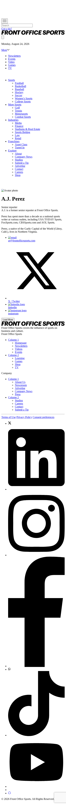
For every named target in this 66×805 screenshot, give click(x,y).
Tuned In (20, 147)
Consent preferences (43, 417)
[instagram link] (36, 524)
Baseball (19, 89)
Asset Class (21, 144)
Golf (17, 107)
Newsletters (14, 55)
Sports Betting (22, 132)
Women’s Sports (23, 98)
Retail (18, 138)
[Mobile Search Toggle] (2, 37)
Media (18, 123)
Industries (13, 119)
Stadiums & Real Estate (27, 129)
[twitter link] (36, 423)
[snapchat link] (36, 793)
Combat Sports (23, 116)
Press (17, 394)
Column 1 (13, 339)
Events (11, 58)
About (18, 153)
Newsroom (21, 385)
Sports (11, 80)
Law (17, 135)
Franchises (13, 141)
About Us (20, 382)
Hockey (19, 92)
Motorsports (21, 113)
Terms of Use (8, 417)
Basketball (20, 86)
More (4, 50)
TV (10, 68)
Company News (23, 156)
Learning (20, 358)
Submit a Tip (22, 162)
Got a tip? (6, 28)
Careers (19, 172)
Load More (8, 319)
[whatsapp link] (36, 669)
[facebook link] (36, 612)
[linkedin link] (36, 458)
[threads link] (36, 789)
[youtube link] (36, 762)
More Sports (14, 104)
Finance (19, 126)
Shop (17, 175)
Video (11, 62)
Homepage (21, 342)
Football (19, 83)
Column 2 (13, 355)
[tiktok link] (36, 704)
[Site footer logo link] (33, 324)
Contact (19, 169)
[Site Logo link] (33, 33)
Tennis (18, 110)
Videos (18, 349)
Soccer (18, 95)
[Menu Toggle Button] (4, 21)
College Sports (23, 101)
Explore (12, 150)
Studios (19, 159)
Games (12, 65)
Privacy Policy (24, 417)
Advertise (20, 165)
